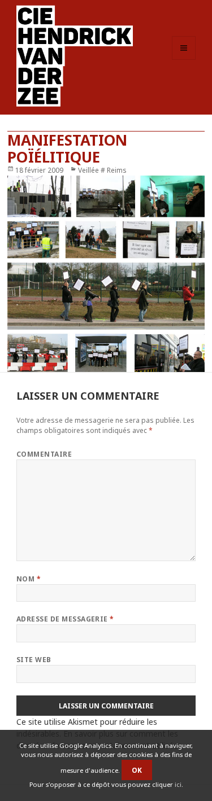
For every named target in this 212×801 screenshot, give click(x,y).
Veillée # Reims (102, 170)
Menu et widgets (184, 59)
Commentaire (44, 454)
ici (178, 784)
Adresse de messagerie (65, 619)
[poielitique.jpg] (106, 274)
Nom (28, 579)
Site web (33, 659)
